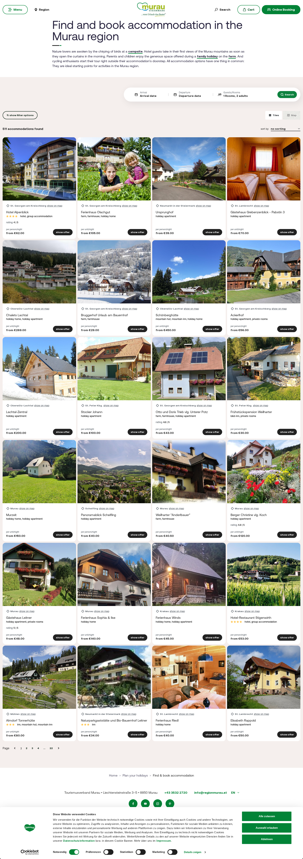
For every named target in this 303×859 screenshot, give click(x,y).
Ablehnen (267, 839)
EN (233, 792)
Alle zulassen (267, 816)
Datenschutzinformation (79, 840)
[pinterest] (170, 803)
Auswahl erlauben (267, 827)
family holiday (207, 56)
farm (232, 56)
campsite (135, 51)
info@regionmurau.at (210, 792)
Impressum (163, 840)
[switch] (108, 852)
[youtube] (145, 803)
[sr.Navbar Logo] (151, 9)
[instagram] (157, 803)
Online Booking (283, 9)
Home (113, 775)
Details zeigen (192, 852)
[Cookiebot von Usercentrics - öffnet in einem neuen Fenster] (29, 852)
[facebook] (133, 803)
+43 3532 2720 (175, 792)
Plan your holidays (135, 775)
